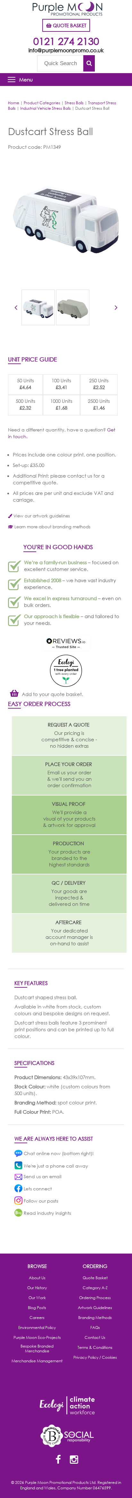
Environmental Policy (37, 1327)
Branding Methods (95, 1317)
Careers (37, 1317)
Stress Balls (74, 103)
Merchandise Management (37, 1361)
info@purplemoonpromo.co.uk (66, 50)
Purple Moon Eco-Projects (37, 1337)
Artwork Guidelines (95, 1307)
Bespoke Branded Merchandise (37, 1349)
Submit (89, 63)
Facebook (58, 1460)
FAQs (95, 1327)
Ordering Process (95, 1297)
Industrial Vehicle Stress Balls (45, 108)
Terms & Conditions (95, 1347)
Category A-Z (95, 1287)
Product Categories (42, 103)
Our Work (37, 1297)
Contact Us (95, 1337)
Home (13, 103)
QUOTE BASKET (69, 25)
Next (116, 308)
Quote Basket (95, 1278)
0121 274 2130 (66, 41)
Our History (37, 1287)
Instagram (74, 1460)
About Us (37, 1278)
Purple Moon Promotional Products (67, 9)
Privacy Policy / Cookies (95, 1357)
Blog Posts (37, 1307)
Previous (15, 308)
